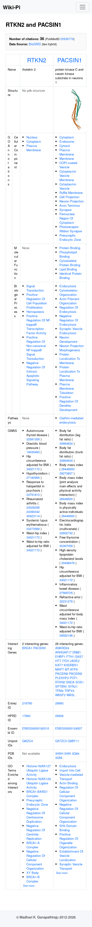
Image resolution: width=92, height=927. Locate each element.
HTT (58, 660)
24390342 (33, 511)
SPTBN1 (61, 686)
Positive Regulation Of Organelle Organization (68, 840)
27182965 (33, 477)
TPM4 (59, 690)
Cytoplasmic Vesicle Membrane (67, 175)
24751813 (33, 494)
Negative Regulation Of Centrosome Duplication (35, 815)
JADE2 (74, 660)
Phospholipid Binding (68, 254)
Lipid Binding (68, 269)
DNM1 (76, 652)
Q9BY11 (73, 741)
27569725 (66, 592)
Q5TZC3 (61, 741)
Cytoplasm (33, 141)
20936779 (67, 39)
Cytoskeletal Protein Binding (69, 262)
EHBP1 (60, 656)
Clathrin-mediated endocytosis (71, 420)
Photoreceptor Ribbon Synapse (70, 228)
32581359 (33, 439)
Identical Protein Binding (70, 275)
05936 (59, 715)
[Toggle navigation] (82, 7)
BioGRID (35, 44)
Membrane (66, 158)
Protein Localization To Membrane (69, 358)
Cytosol (64, 145)
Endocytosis (67, 286)
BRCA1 (27, 648)
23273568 (33, 528)
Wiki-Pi (11, 7)
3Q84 (75, 753)
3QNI (58, 757)
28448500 (68, 469)
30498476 (68, 563)
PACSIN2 (61, 673)
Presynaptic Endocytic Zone (70, 237)
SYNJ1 (73, 686)
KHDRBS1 (71, 665)
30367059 (66, 545)
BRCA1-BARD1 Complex (37, 793)
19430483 (33, 452)
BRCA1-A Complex (33, 844)
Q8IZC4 (27, 741)
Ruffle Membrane (71, 192)
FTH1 (70, 656)
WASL (71, 695)
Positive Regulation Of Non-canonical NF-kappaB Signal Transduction (36, 348)
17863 (26, 715)
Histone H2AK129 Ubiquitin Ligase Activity (38, 783)
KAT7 (59, 665)
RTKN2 (36, 59)
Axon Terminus (69, 205)
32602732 (66, 533)
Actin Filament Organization (69, 301)
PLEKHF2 (62, 678)
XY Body (32, 872)
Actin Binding (68, 783)
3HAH (59, 753)
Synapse (65, 209)
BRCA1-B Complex (33, 879)
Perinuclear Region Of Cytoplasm (67, 218)
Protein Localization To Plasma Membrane (69, 373)
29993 (59, 703)
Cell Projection (69, 197)
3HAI (67, 753)
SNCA (70, 682)
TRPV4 (69, 690)
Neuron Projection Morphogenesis (71, 347)
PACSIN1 (69, 59)
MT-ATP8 (71, 669)
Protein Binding (69, 248)
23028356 (33, 507)
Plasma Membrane (33, 147)
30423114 (33, 516)
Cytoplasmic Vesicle (67, 186)
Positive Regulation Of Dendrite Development (68, 403)
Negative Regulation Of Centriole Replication (35, 832)
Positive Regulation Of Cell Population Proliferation (36, 301)
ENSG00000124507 (68, 728)
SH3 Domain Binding (68, 827)
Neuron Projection (71, 201)
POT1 (74, 678)
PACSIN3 (75, 673)
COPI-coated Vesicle (68, 164)
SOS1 (79, 682)
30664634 (66, 443)
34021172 (33, 469)
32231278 (66, 601)
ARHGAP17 (63, 652)
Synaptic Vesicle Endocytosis (70, 330)
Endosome (66, 141)
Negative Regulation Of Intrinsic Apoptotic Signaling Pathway (35, 373)
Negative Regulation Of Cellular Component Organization (35, 860)
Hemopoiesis (35, 311)
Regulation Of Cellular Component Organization (68, 793)
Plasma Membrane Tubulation (66, 388)
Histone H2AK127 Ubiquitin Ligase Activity (38, 770)
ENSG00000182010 (35, 728)
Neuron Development (68, 339)
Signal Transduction (35, 288)
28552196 (66, 635)
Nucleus (32, 137)
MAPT (59, 669)
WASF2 (60, 695)
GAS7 (79, 656)
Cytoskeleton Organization (68, 292)
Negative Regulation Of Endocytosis (68, 320)
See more (28, 885)
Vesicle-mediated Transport (71, 776)
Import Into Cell (69, 770)
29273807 (66, 473)
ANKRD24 (62, 648)
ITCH (65, 660)
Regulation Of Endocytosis (68, 309)
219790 (27, 703)
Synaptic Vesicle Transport (70, 866)
